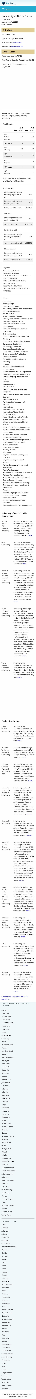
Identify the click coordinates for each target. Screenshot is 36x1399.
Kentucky (5, 1278)
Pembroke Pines (8, 1161)
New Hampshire (8, 1319)
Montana (5, 1306)
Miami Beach (6, 1123)
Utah (3, 1366)
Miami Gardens (7, 1127)
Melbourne (6, 1117)
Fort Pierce (6, 1064)
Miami (4, 1120)
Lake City (5, 1089)
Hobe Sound (6, 1079)
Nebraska (5, 1316)
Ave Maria (5, 1010)
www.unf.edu (17, 42)
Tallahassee (6, 1193)
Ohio (3, 1335)
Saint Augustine (7, 1174)
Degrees (15, 116)
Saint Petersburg (8, 1180)
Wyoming (5, 1388)
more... (30, 535)
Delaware (5, 1250)
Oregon (4, 1341)
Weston (4, 1209)
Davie (4, 1042)
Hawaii (4, 1259)
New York (5, 1332)
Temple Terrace (8, 1199)
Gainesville (6, 1067)
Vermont (5, 1376)
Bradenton (6, 1026)
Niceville (5, 1139)
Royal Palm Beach (8, 1171)
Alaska (4, 1225)
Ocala (4, 1146)
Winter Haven (7, 1212)
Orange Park (6, 1149)
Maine (4, 1291)
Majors (23, 116)
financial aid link (17, 47)
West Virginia (7, 1385)
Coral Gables (6, 1035)
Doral (4, 1054)
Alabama (5, 1228)
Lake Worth (6, 1098)
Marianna (5, 1114)
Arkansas (5, 1231)
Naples (4, 1133)
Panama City (6, 1158)
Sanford (5, 1183)
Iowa (3, 1262)
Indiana (4, 1272)
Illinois (4, 1269)
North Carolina (7, 1310)
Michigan (5, 1294)
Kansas (4, 1275)
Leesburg (5, 1111)
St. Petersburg (7, 1190)
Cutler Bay (5, 1038)
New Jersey (6, 1322)
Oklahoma (5, 1338)
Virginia (4, 1369)
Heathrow (5, 1073)
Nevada (4, 1329)
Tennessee (6, 1360)
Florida (4, 1253)
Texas (4, 1363)
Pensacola (5, 1164)
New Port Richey (8, 1136)
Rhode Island (6, 1351)
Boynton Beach (7, 1023)
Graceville (5, 1070)
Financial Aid (6, 116)
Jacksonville (6, 1083)
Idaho (4, 1266)
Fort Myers (6, 1060)
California (5, 1237)
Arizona (4, 1234)
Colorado (5, 1240)
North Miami (6, 1142)
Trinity (4, 1202)
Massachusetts (7, 1284)
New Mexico (6, 1325)
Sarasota (5, 1186)
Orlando (5, 1152)
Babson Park (6, 1016)
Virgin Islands (7, 1373)
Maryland (5, 1288)
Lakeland (5, 1101)
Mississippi (6, 1303)
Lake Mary (5, 1092)
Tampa (4, 1196)
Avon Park (5, 1013)
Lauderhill (5, 1108)
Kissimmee (6, 1086)
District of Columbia (9, 1247)
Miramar (5, 1130)
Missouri (5, 1300)
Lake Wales (6, 1095)
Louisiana (5, 1281)
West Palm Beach (8, 1205)
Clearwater (6, 1029)
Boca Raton (6, 1020)
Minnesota (6, 1297)
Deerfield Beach (7, 1051)
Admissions (15, 113)
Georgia (5, 1256)
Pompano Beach (8, 1168)
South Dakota (7, 1357)
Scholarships (6, 118)
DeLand (4, 1048)
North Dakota (7, 1313)
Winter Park (6, 1215)
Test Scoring (25, 113)
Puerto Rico (6, 1347)
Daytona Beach (7, 1045)
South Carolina (7, 1354)
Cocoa (4, 1032)
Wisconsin (5, 1382)
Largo (4, 1105)
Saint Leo (5, 1177)
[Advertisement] (18, 89)
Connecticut (6, 1243)
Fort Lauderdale (7, 1057)
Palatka (4, 1155)
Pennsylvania (6, 1344)
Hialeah (4, 1076)
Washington (6, 1379)
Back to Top (22, 1397)
